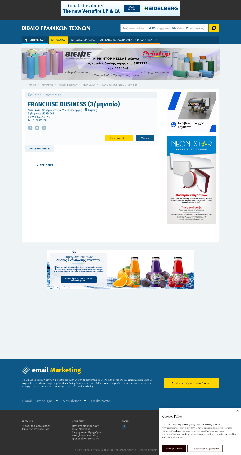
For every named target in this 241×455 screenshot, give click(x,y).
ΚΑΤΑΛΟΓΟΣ (58, 40)
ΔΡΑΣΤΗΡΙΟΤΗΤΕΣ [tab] (39, 148)
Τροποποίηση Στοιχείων (85, 438)
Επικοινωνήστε (119, 138)
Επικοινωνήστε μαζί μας (35, 429)
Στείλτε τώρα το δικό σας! (191, 383)
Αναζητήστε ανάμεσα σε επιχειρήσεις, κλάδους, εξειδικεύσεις (163, 28)
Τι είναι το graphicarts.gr (36, 425)
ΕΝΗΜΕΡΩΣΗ (38, 40)
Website (145, 138)
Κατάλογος (47, 85)
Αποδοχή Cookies (174, 448)
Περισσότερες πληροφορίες (205, 448)
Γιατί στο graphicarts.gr (85, 425)
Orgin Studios (159, 449)
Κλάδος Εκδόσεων (68, 85)
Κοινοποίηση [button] (55, 94)
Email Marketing (81, 429)
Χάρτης (92, 110)
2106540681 (48, 113)
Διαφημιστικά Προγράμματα (88, 432)
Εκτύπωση (36, 94)
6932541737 (43, 117)
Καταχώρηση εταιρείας (85, 435)
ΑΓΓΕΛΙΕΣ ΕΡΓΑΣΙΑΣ (83, 40)
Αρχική (32, 85)
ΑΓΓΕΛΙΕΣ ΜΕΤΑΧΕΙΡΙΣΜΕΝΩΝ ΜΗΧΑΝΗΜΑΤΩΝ (128, 40)
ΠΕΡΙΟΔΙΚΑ (89, 85)
